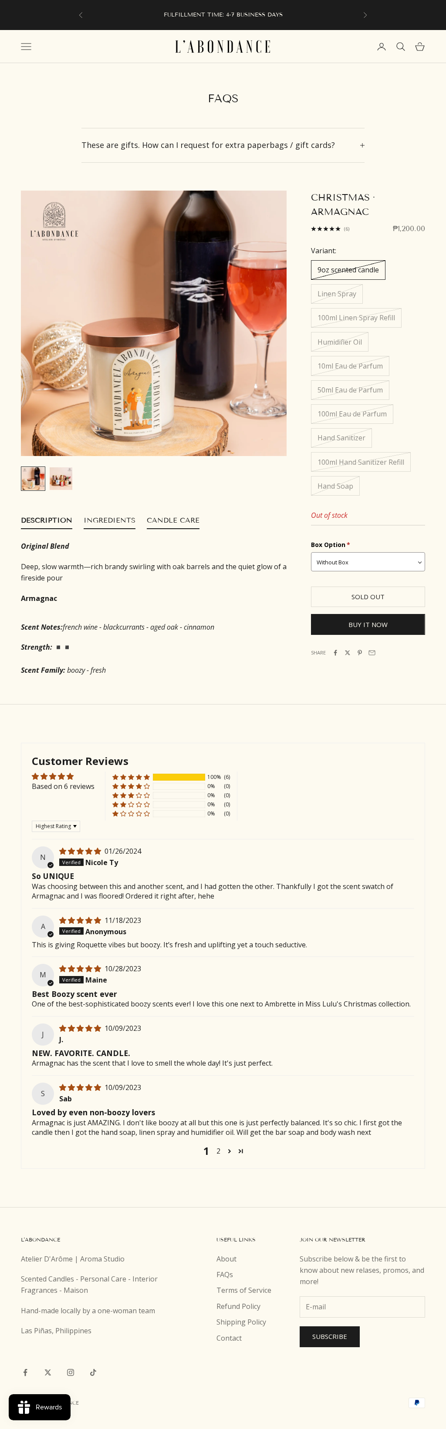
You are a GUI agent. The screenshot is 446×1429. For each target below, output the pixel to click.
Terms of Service (243, 1290)
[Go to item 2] (61, 478)
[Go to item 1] (33, 478)
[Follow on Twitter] (48, 1372)
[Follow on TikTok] (93, 1372)
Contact (229, 1338)
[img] (81, 851)
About (226, 1259)
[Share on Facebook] (335, 652)
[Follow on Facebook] (25, 1372)
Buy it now (368, 624)
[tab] (46, 522)
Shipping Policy (241, 1322)
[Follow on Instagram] (70, 1372)
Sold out (368, 596)
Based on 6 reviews (63, 786)
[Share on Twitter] (347, 652)
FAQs (224, 1274)
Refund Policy (238, 1306)
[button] (131, 777)
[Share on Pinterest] (359, 652)
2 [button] (218, 1151)
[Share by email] (371, 652)
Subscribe (329, 1336)
